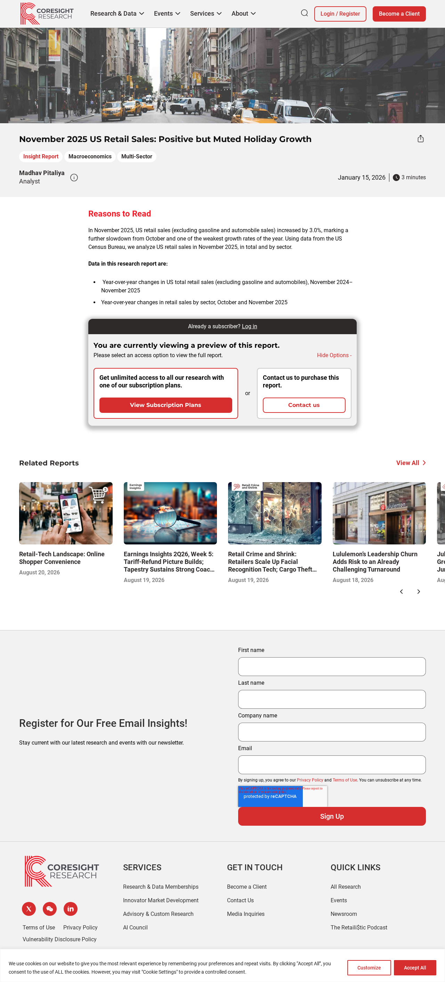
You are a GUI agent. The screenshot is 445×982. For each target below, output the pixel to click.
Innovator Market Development (161, 900)
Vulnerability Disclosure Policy (60, 939)
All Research (346, 886)
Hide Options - (334, 355)
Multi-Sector (136, 156)
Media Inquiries (246, 914)
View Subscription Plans (165, 405)
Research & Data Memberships (161, 886)
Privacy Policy (310, 780)
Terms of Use (345, 780)
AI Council (135, 927)
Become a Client (399, 13)
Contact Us (240, 900)
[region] (222, 965)
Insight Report (40, 156)
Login (327, 13)
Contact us (304, 405)
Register (349, 13)
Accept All (415, 968)
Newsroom (344, 914)
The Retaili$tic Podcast (359, 927)
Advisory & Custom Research (158, 914)
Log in (249, 326)
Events (339, 900)
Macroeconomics (90, 156)
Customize (369, 968)
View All (407, 462)
